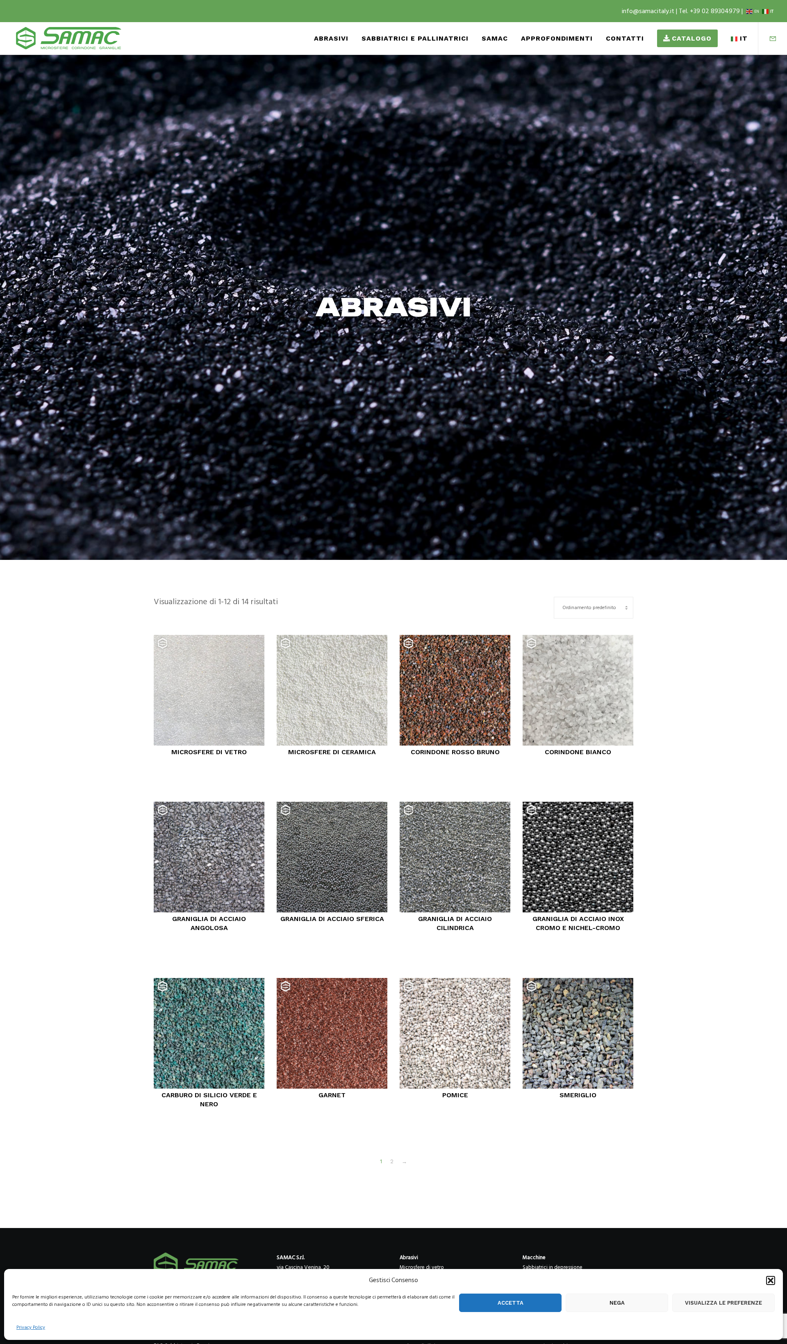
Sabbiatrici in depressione (552, 1267)
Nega (617, 1303)
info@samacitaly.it (649, 11)
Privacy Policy (30, 1327)
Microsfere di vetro (422, 1267)
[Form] (767, 38)
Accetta (510, 1303)
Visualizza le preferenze (723, 1303)
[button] (771, 1280)
